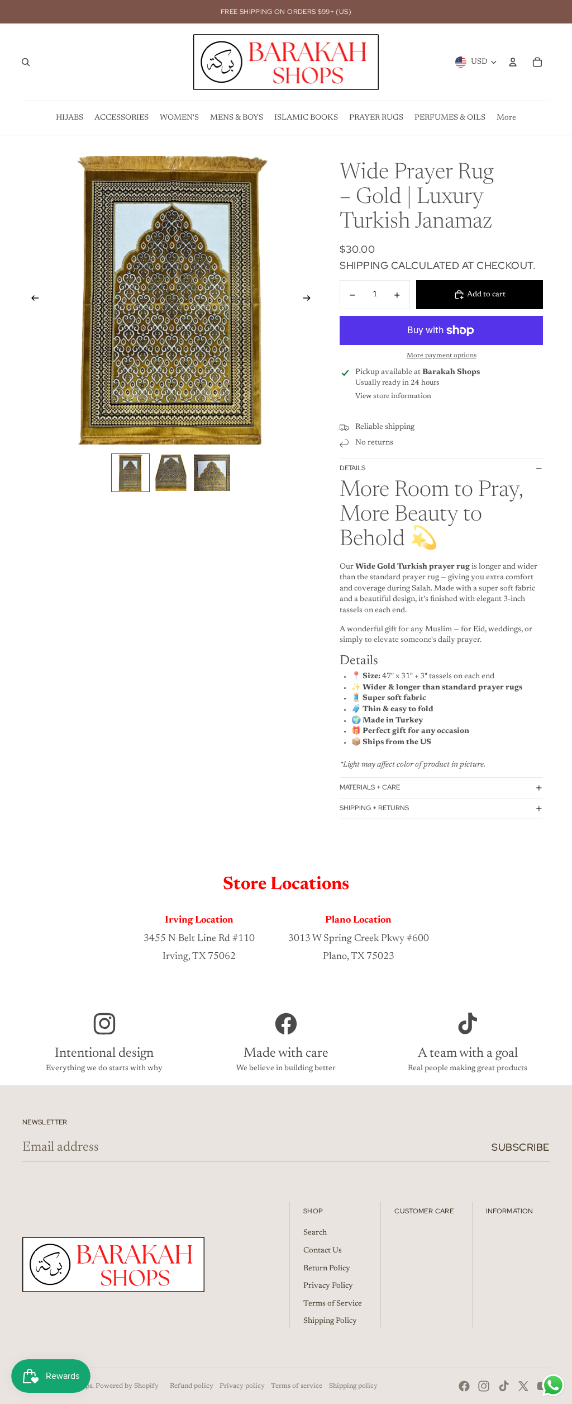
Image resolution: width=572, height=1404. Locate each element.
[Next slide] (310, 300)
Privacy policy (242, 1386)
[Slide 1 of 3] (130, 473)
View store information (393, 396)
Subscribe (521, 1147)
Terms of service (296, 1386)
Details (352, 468)
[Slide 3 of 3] (212, 473)
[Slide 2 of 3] (171, 473)
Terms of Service (332, 1304)
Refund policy (191, 1386)
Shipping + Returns (374, 807)
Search (315, 1233)
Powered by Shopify (127, 1386)
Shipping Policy (330, 1321)
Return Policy (326, 1269)
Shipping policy (353, 1386)
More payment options (441, 355)
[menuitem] (69, 118)
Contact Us (322, 1251)
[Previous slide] (31, 300)
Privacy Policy (328, 1286)
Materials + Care (370, 787)
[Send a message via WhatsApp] (553, 1385)
